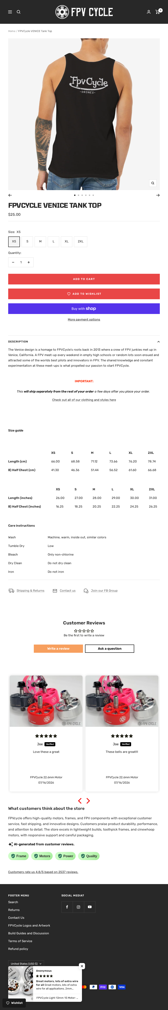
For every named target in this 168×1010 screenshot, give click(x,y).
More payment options (84, 319)
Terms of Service (20, 941)
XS (14, 241)
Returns (14, 910)
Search (13, 902)
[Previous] (10, 195)
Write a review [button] (58, 649)
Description (18, 341)
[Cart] (158, 12)
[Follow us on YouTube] (89, 907)
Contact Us (16, 918)
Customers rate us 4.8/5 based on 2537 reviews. (43, 872)
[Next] (158, 195)
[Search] (18, 12)
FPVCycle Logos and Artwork (29, 925)
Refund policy (18, 949)
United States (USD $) (24, 963)
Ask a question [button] (109, 649)
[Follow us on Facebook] (67, 907)
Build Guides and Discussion (28, 933)
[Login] (149, 12)
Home (11, 31)
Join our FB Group (104, 590)
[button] (81, 801)
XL (66, 241)
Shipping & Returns (30, 590)
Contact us (68, 590)
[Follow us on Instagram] (78, 907)
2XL (80, 241)
